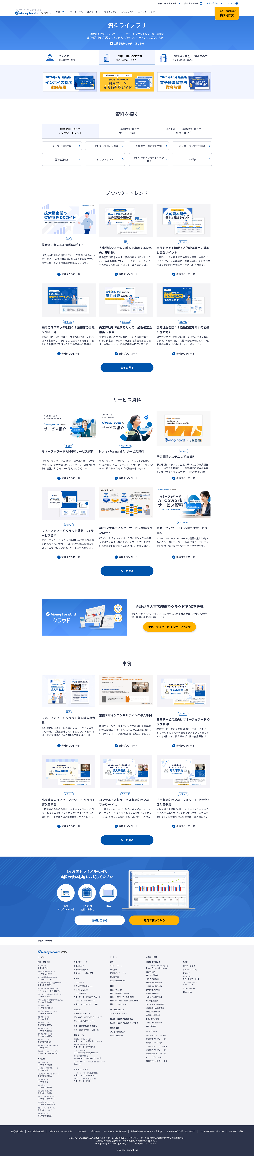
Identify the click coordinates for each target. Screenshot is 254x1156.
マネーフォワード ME (191, 978)
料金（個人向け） (117, 990)
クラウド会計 (43, 967)
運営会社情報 (17, 1131)
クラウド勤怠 (48, 1069)
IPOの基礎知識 (152, 1001)
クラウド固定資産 (45, 1029)
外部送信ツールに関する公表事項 (146, 1131)
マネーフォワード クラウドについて (169, 627)
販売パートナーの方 (167, 3)
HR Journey (187, 992)
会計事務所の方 (191, 3)
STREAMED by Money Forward (86, 1051)
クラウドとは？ (105, 159)
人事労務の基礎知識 (154, 986)
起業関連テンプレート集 (156, 1053)
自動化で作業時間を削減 (105, 146)
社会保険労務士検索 (118, 980)
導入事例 (113, 969)
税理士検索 (114, 977)
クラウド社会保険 (45, 1092)
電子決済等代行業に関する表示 (180, 1131)
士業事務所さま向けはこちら (129, 43)
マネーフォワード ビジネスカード (87, 997)
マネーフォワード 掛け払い (48, 1052)
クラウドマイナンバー (46, 1097)
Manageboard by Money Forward (87, 1057)
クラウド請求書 (50, 995)
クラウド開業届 (80, 993)
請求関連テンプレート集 (156, 1035)
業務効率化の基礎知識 (155, 1008)
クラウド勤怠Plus (49, 1075)
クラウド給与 (43, 1080)
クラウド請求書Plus (45, 1007)
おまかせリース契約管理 (83, 973)
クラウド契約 (79, 982)
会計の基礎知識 (152, 979)
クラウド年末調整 (45, 1086)
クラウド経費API (116, 1035)
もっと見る (127, 367)
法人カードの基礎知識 (155, 1004)
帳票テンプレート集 (154, 1042)
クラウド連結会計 (45, 1041)
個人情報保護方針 (36, 1131)
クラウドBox (48, 1046)
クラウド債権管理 (47, 1012)
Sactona (89, 1063)
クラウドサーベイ (46, 1109)
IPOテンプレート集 (154, 1057)
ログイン (230, 3)
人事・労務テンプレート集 (156, 1046)
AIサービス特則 (236, 1131)
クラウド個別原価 (45, 1035)
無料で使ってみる (154, 920)
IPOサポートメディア (118, 1013)
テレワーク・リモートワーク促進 (148, 159)
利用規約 (82, 1131)
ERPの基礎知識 (152, 975)
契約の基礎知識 (152, 993)
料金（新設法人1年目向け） (121, 993)
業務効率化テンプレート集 (156, 1061)
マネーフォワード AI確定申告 (49, 990)
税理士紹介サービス (118, 973)
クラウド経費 (43, 1018)
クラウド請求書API (117, 1032)
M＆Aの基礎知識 (152, 1019)
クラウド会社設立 (81, 990)
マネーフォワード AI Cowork (86, 1074)
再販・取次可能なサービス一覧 (86, 1030)
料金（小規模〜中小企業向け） (122, 997)
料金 (58, 11)
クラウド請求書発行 (50, 1001)
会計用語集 (150, 971)
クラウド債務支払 (45, 1024)
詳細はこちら (100, 920)
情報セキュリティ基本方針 (61, 1131)
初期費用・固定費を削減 (149, 146)
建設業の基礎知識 (153, 1015)
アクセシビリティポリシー (212, 1131)
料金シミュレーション (119, 1004)
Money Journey (189, 988)
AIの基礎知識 (151, 1026)
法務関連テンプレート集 (156, 1050)
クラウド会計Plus (46, 972)
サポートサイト (116, 966)
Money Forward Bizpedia (158, 967)
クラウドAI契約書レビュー (84, 986)
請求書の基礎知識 (153, 990)
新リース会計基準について (84, 1020)
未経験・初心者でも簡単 (192, 146)
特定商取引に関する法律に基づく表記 (108, 1131)
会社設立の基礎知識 (154, 997)
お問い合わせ (212, 3)
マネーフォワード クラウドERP (86, 1004)
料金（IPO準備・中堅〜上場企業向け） (125, 1000)
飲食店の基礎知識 (153, 1011)
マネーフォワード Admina (84, 1000)
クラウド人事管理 (45, 1063)
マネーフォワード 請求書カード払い (88, 1040)
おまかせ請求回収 (81, 969)
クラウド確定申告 (50, 984)
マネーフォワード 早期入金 (84, 1046)
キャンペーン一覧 (190, 969)
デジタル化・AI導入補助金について (88, 1017)
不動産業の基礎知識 (154, 1022)
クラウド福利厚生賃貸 (46, 1103)
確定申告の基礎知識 (154, 982)
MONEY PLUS (190, 983)
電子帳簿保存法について (83, 1013)
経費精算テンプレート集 (156, 1039)
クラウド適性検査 (61, 146)
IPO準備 (192, 159)
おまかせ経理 (79, 966)
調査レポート (188, 973)
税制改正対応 (62, 159)
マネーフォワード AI (85, 1080)
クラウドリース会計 (47, 978)
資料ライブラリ (189, 966)
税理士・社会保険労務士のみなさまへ (125, 1023)
